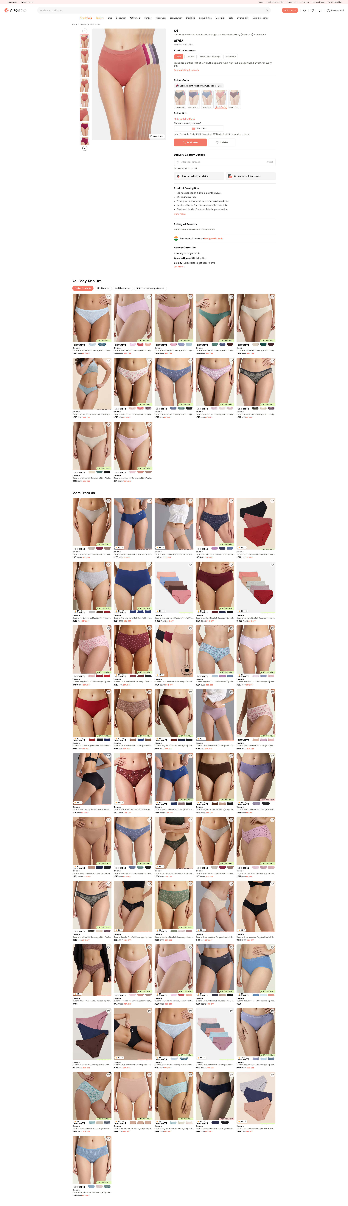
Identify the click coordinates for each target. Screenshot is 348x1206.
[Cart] (320, 10)
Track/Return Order (275, 2)
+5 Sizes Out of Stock (184, 119)
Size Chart (201, 128)
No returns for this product (247, 176)
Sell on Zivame (318, 2)
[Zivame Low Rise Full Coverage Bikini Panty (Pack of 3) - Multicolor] (133, 320)
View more (180, 214)
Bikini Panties (95, 24)
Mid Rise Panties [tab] (122, 288)
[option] (84, 41)
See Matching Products (186, 70)
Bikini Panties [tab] (103, 288)
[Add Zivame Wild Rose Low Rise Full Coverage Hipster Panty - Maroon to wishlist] (149, 756)
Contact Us (291, 2)
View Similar (158, 136)
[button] (266, 10)
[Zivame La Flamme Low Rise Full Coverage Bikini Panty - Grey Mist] (92, 384)
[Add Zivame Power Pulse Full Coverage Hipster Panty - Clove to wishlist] (108, 947)
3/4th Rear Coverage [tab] (210, 56)
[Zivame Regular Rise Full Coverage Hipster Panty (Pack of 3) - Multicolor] (215, 524)
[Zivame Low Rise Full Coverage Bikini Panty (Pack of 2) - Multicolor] (92, 320)
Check (270, 162)
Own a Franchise (335, 2)
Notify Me (192, 142)
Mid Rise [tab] (190, 56)
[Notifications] (304, 10)
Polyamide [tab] (231, 56)
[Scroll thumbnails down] (84, 148)
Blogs (261, 2)
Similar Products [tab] (83, 288)
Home (74, 24)
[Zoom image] (129, 84)
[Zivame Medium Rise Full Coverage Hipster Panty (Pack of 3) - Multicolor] (256, 715)
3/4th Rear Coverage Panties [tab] (150, 288)
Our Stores (304, 2)
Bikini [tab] (179, 56)
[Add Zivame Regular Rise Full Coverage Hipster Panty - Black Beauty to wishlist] (149, 884)
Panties (83, 24)
